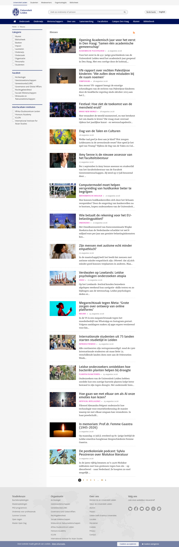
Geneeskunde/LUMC (24, 83)
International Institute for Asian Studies (26, 122)
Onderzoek (24, 21)
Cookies (93, 527)
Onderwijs (38, 21)
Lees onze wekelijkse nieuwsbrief (141, 500)
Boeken (18, 42)
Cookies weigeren (151, 544)
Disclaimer (94, 523)
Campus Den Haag (120, 21)
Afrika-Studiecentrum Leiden (27, 111)
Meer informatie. (58, 544)
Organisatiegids (61, 2)
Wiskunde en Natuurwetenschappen (25, 97)
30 (102, 480)
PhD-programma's (19, 508)
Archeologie (20, 77)
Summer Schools (19, 515)
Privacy (92, 531)
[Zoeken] (125, 12)
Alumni (136, 21)
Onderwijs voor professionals (24, 511)
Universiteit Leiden (20, 2)
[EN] (162, 12)
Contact (93, 535)
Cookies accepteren (128, 544)
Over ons (71, 21)
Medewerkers (46, 2)
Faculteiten (102, 21)
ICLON (18, 117)
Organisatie (20, 58)
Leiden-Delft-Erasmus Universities (103, 515)
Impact (18, 46)
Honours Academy (23, 114)
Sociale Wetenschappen (25, 93)
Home (14, 27)
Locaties (93, 519)
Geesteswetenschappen (25, 80)
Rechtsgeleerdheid (23, 89)
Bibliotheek (74, 2)
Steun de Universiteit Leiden (101, 504)
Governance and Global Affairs (28, 86)
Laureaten (19, 49)
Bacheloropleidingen (20, 500)
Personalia (19, 61)
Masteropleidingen (19, 504)
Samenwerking (86, 21)
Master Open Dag (19, 523)
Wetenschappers (55, 21)
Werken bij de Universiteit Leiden (103, 500)
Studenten (34, 2)
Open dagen (17, 519)
